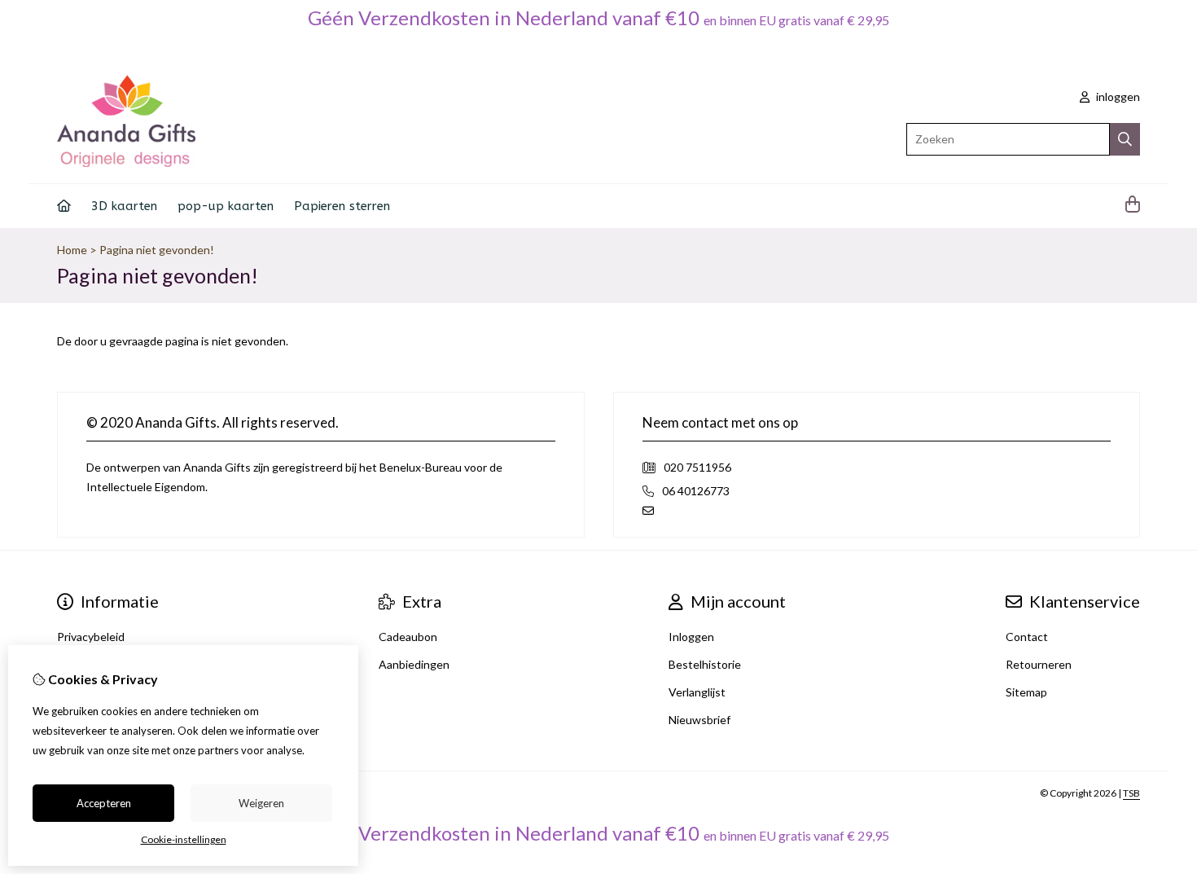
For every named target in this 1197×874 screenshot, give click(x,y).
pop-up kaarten (226, 206)
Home (72, 250)
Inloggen (691, 636)
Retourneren (1039, 664)
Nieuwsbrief (699, 720)
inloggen (1117, 96)
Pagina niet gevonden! (156, 250)
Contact (1027, 636)
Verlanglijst (697, 692)
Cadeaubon (408, 636)
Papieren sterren (342, 206)
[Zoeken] (1125, 139)
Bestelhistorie (705, 664)
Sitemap (1026, 692)
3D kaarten (124, 206)
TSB (1131, 793)
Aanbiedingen (414, 664)
